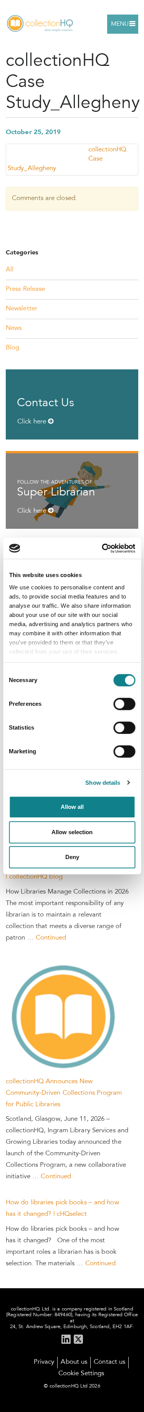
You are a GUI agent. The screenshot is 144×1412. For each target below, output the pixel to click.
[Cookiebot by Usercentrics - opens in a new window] (102, 548)
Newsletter (21, 309)
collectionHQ (40, 24)
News (14, 328)
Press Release (25, 289)
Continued (51, 938)
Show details (102, 782)
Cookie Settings (81, 1374)
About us (74, 1362)
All (9, 270)
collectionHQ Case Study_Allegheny (67, 159)
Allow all (72, 807)
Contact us (109, 1362)
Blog (12, 348)
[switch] (124, 704)
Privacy (44, 1362)
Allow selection (72, 832)
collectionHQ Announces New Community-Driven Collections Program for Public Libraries (64, 1093)
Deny (72, 857)
